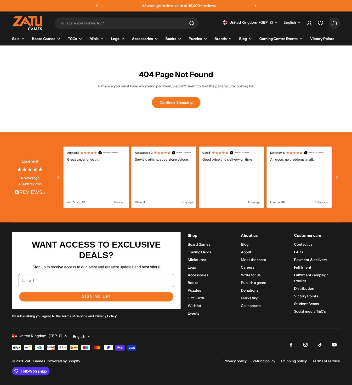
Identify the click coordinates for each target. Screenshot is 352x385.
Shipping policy (294, 361)
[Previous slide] (58, 177)
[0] (320, 24)
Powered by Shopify (63, 361)
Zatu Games (35, 361)
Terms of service (326, 361)
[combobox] (127, 23)
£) (251, 22)
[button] (97, 6)
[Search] (192, 23)
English (290, 22)
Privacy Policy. (106, 316)
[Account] (309, 23)
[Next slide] (336, 177)
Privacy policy (235, 361)
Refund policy (263, 361)
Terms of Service (74, 316)
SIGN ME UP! (96, 296)
